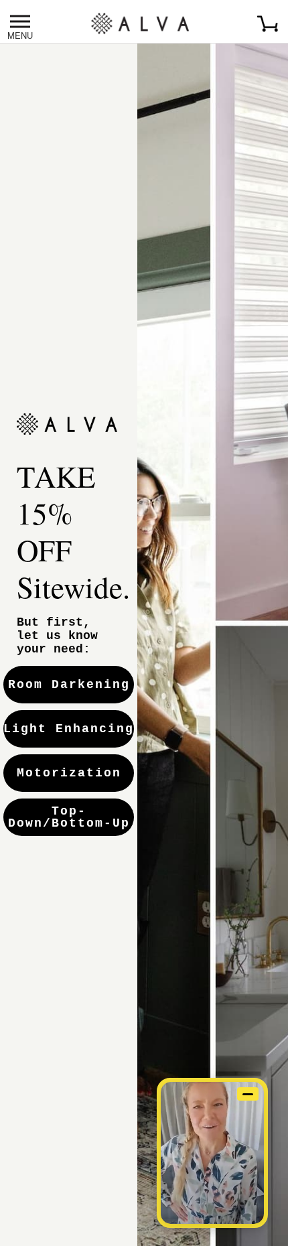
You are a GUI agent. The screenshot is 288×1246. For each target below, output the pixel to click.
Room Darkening (69, 684)
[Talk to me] (212, 1153)
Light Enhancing (68, 729)
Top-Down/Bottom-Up (69, 817)
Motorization (69, 773)
